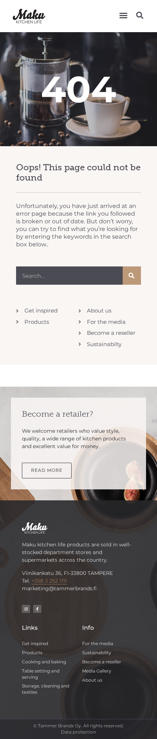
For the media (97, 643)
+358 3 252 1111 (49, 580)
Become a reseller (101, 661)
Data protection (78, 732)
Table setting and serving (41, 674)
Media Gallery (96, 671)
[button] (123, 15)
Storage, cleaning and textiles (45, 689)
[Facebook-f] (37, 609)
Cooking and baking (44, 661)
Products (32, 652)
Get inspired (35, 643)
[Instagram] (26, 609)
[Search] (132, 275)
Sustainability (96, 652)
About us (92, 680)
